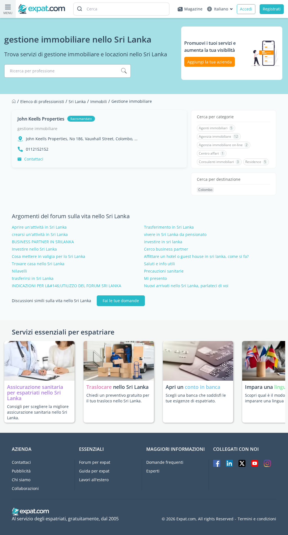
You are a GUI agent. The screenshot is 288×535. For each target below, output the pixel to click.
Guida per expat (94, 471)
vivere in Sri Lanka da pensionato (175, 235)
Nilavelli (19, 271)
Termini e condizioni (257, 519)
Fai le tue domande (121, 300)
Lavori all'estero (94, 479)
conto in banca (202, 387)
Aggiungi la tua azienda (209, 61)
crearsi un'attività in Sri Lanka (40, 235)
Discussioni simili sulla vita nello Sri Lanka (51, 301)
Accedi (246, 9)
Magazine (193, 9)
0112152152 (37, 149)
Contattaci (33, 159)
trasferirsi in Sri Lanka (32, 278)
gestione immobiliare (37, 128)
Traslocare (99, 387)
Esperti (152, 471)
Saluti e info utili (159, 264)
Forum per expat (94, 462)
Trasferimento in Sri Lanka (169, 227)
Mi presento (155, 278)
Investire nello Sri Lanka (34, 249)
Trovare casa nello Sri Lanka (38, 264)
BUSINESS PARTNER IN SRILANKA (43, 242)
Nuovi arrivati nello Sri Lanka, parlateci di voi (186, 286)
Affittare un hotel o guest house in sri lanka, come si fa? (196, 256)
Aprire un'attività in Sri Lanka (39, 227)
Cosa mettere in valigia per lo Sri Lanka (48, 256)
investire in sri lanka (163, 242)
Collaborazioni (25, 488)
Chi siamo (21, 479)
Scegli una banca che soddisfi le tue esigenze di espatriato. (196, 398)
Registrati (272, 9)
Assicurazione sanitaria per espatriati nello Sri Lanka (35, 393)
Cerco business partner (166, 249)
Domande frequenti (164, 462)
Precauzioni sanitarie (164, 271)
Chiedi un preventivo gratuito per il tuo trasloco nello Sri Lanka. (117, 398)
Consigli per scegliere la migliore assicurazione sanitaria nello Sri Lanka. (38, 412)
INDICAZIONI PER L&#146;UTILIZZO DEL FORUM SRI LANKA (66, 286)
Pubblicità (21, 471)
